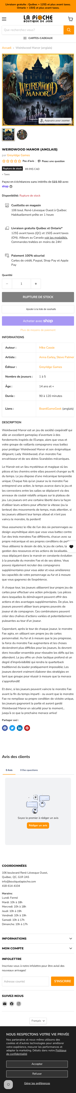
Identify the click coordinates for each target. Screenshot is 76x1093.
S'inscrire (62, 981)
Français (36, 1021)
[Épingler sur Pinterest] (27, 728)
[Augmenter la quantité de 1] (36, 284)
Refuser (37, 1074)
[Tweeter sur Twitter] (12, 728)
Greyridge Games (18, 155)
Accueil (6, 48)
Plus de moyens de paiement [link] (38, 330)
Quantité (7, 275)
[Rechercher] (69, 29)
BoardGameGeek (50, 409)
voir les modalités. (56, 238)
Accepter (37, 1064)
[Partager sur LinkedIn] (20, 728)
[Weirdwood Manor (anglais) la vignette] (8, 134)
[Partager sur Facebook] (5, 728)
